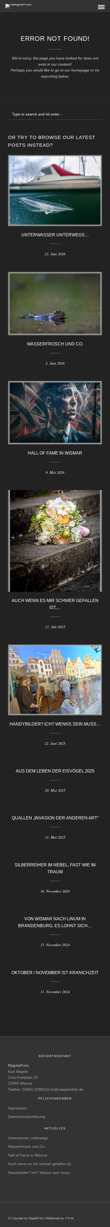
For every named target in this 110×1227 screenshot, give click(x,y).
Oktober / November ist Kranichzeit (55, 972)
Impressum (17, 1108)
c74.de (69, 1218)
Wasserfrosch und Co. (55, 344)
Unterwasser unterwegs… (55, 235)
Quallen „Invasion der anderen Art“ (55, 818)
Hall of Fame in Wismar (55, 453)
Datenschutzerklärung (26, 1116)
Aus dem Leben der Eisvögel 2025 (55, 771)
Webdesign (53, 1218)
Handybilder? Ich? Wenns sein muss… (55, 724)
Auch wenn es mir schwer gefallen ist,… (41, 1164)
